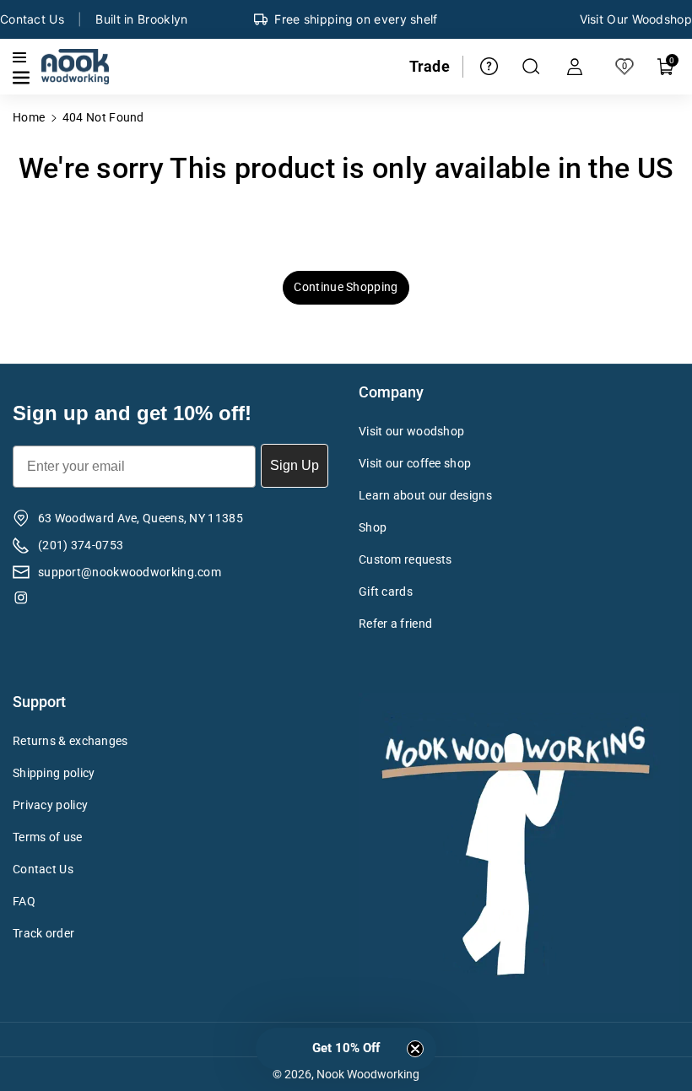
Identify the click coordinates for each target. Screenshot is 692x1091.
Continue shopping (345, 287)
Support (39, 701)
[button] (23, 78)
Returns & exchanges (70, 741)
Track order (43, 933)
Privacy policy (50, 805)
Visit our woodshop (411, 431)
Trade (430, 66)
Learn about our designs (425, 495)
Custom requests (405, 559)
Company (391, 392)
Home (29, 117)
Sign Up (294, 465)
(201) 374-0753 (80, 545)
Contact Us (32, 19)
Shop (373, 527)
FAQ (24, 901)
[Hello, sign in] (574, 66)
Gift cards (386, 591)
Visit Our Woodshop (636, 19)
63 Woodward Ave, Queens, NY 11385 (140, 518)
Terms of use (48, 837)
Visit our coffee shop (415, 463)
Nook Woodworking (367, 1074)
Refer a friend (395, 623)
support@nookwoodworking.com (129, 572)
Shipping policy (54, 773)
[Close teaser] (415, 1049)
